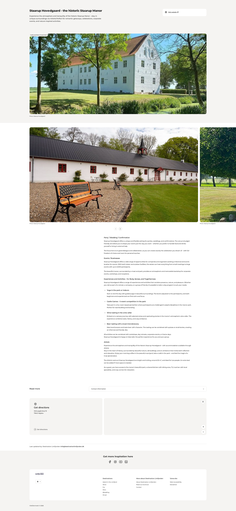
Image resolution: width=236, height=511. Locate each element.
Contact (139, 487)
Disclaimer (173, 484)
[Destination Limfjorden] (39, 474)
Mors (104, 490)
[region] (155, 416)
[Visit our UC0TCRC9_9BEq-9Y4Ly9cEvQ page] (120, 461)
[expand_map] (203, 402)
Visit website (172, 12)
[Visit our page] (109, 461)
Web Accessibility (176, 482)
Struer (105, 495)
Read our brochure (142, 484)
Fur (104, 487)
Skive (104, 484)
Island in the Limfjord (110, 482)
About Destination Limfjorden (146, 482)
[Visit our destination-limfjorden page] (126, 461)
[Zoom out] (203, 432)
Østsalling (106, 492)
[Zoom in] (203, 427)
